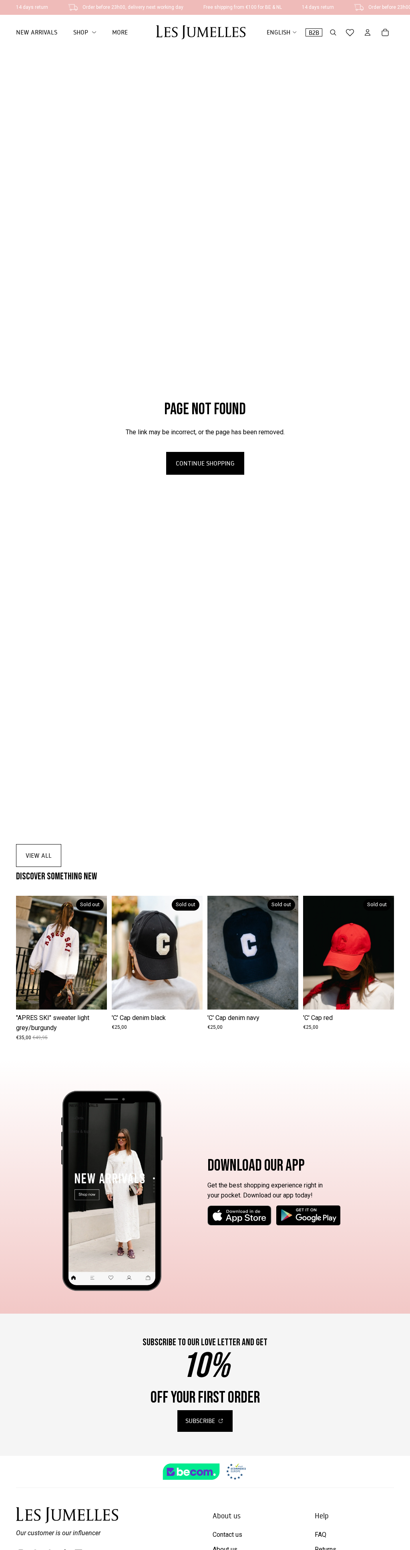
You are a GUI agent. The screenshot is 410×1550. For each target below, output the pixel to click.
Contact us (227, 1534)
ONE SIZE (61, 997)
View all (39, 855)
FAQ (320, 1534)
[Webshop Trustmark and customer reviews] (205, 1471)
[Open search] (333, 32)
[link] (84, 32)
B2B (314, 32)
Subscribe (201, 1421)
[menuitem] (120, 32)
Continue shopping (205, 463)
